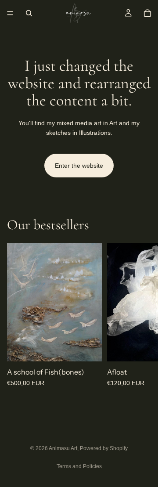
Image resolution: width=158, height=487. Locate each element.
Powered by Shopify (104, 448)
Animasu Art (63, 448)
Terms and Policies (79, 466)
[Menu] (10, 13)
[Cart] (147, 13)
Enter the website (79, 165)
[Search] (29, 13)
